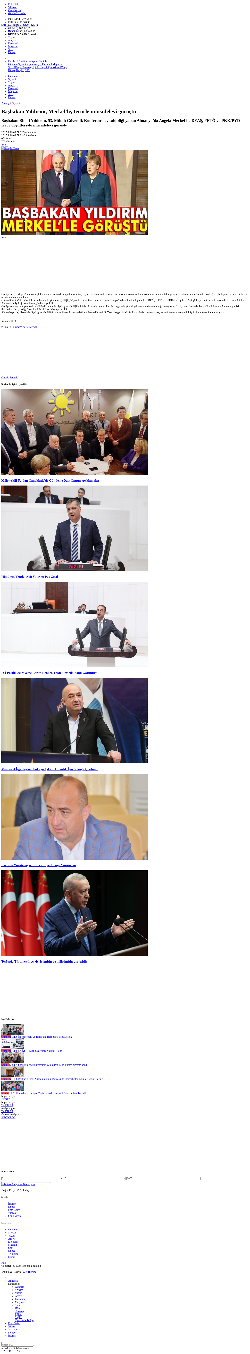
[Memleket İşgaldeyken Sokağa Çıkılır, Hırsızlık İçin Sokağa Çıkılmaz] (74, 762)
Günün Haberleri (17, 13)
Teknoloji (26, 67)
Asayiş (11, 40)
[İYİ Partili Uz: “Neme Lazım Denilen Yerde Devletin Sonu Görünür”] (74, 666)
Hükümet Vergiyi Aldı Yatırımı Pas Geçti (29, 576)
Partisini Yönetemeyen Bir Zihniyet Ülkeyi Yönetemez (38, 865)
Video (11, 1326)
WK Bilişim (29, 1271)
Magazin (13, 46)
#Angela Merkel (28, 326)
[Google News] (10, 148)
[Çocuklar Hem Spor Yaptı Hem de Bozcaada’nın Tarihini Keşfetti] (12, 1090)
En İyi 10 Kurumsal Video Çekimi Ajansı (37, 1050)
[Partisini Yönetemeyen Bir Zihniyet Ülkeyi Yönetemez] (74, 858)
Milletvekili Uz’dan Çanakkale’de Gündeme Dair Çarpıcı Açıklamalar (50, 480)
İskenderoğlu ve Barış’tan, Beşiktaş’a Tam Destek (41, 1036)
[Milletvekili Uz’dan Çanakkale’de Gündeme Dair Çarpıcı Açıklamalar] (74, 473)
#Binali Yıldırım (10, 326)
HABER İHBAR (10, 1351)
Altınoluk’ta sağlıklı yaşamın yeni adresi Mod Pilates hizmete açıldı (48, 1064)
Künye (11, 70)
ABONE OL (8, 1117)
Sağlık (43, 67)
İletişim (20, 70)
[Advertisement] (103, 266)
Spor (10, 49)
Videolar (12, 7)
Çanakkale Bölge (57, 67)
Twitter (23, 61)
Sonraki (14, 377)
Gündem (13, 30)
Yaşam (11, 37)
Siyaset (12, 34)
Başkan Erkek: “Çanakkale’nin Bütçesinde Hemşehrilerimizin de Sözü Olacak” (57, 1079)
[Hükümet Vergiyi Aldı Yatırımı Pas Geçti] (74, 570)
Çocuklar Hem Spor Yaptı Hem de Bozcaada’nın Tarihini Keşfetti (47, 1093)
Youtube (43, 61)
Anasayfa (6, 103)
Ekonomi (13, 43)
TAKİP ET (7, 1105)
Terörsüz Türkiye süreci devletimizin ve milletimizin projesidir (44, 961)
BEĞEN (6, 1099)
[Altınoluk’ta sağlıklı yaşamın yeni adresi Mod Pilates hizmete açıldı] (12, 1061)
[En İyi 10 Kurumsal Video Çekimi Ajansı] (12, 1047)
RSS (27, 70)
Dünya (11, 52)
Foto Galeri (14, 4)
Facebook (13, 61)
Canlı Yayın (14, 10)
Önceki (5, 377)
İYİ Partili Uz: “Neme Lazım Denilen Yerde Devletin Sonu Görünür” (49, 673)
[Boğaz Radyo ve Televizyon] (18, 25)
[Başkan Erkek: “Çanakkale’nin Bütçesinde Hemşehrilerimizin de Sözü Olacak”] (12, 1075)
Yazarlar (12, 1329)
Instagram (33, 61)
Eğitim (36, 67)
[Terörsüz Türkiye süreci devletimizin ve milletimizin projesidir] (74, 954)
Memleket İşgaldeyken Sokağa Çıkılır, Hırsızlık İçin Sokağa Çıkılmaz (49, 769)
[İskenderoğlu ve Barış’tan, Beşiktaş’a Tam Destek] (12, 1033)
